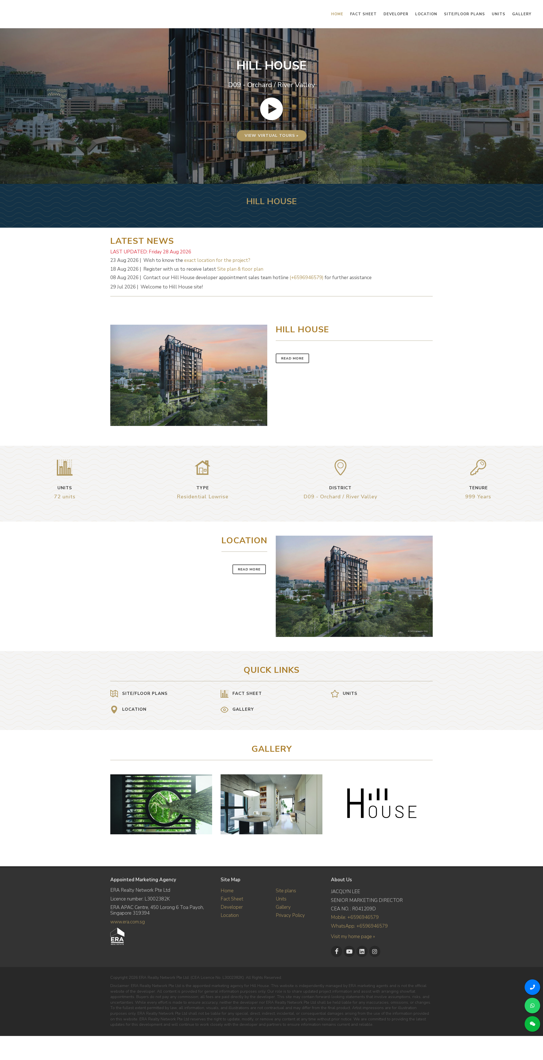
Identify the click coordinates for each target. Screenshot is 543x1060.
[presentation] (428, 801)
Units (281, 899)
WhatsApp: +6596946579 (359, 926)
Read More (292, 358)
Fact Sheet (232, 899)
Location (230, 915)
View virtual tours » (272, 135)
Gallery (283, 907)
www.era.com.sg (127, 922)
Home (227, 890)
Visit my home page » (353, 936)
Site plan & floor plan (240, 269)
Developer (232, 907)
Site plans (286, 890)
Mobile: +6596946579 (355, 917)
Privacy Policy (290, 915)
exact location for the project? (217, 260)
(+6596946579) (307, 277)
